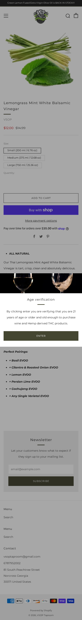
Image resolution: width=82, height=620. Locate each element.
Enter (41, 335)
